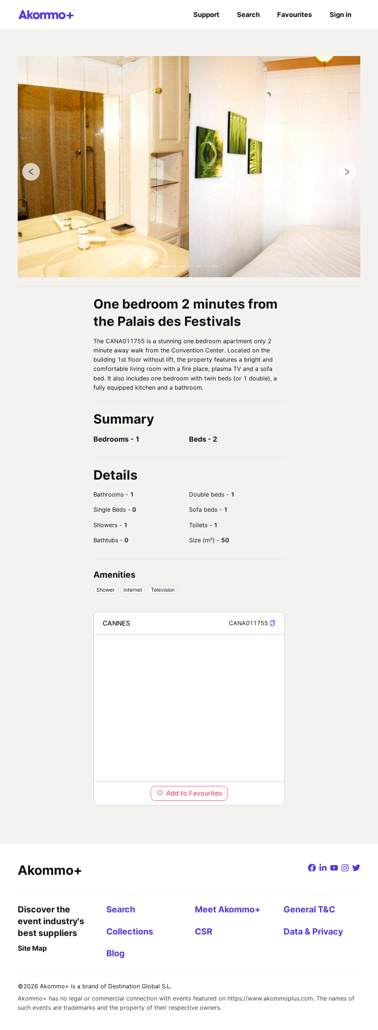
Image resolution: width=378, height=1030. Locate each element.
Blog (115, 953)
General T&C (309, 909)
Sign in (340, 14)
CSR (203, 931)
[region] (189, 707)
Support (206, 14)
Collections (129, 931)
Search (248, 14)
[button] (272, 623)
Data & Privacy (313, 931)
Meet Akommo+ (228, 909)
